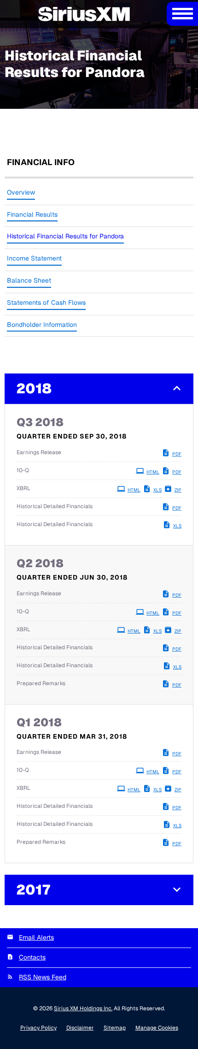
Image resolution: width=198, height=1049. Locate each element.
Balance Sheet (29, 280)
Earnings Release (39, 452)
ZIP (178, 490)
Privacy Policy (38, 1028)
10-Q (23, 470)
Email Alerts (36, 937)
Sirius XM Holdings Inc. (83, 1008)
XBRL (23, 488)
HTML (152, 472)
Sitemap (115, 1028)
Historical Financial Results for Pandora (65, 236)
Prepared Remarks (41, 683)
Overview (21, 192)
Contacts (32, 957)
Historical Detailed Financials (55, 506)
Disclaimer (80, 1028)
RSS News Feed (42, 977)
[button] (99, 388)
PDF (176, 454)
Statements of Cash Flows (46, 302)
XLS (157, 490)
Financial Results (32, 214)
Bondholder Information (42, 324)
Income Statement (34, 258)
